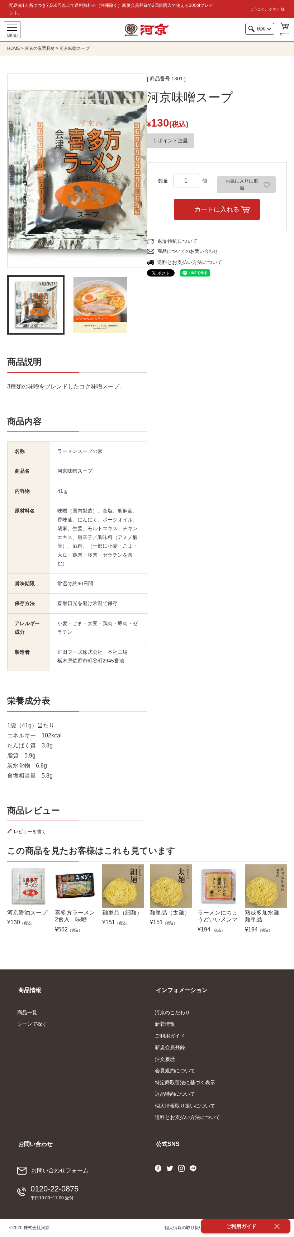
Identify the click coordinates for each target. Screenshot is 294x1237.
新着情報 (165, 1024)
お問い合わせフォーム (60, 1170)
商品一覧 (27, 1012)
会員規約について (175, 1070)
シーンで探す (32, 1024)
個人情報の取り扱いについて (192, 1227)
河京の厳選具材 (40, 48)
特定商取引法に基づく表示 (185, 1082)
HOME (13, 48)
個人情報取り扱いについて (185, 1106)
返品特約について (177, 241)
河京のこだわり (172, 1012)
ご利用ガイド (170, 1036)
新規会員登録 (170, 1047)
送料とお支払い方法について (189, 262)
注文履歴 (165, 1059)
